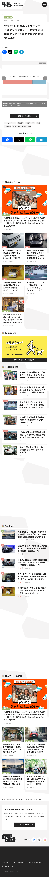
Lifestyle (11, 799)
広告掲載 (20, 862)
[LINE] (16, 52)
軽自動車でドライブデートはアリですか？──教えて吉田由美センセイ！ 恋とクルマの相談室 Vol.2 (24, 799)
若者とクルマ (30, 123)
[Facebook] (4, 52)
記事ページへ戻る (24, 116)
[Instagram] (45, 839)
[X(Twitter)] (39, 839)
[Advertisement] (24, 476)
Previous (4, 78)
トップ (4, 799)
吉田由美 (8, 126)
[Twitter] (10, 52)
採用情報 (4, 866)
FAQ (12, 866)
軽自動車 (20, 123)
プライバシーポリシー (34, 862)
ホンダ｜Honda (10, 123)
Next (45, 78)
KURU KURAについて (8, 862)
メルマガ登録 (24, 825)
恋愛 (38, 123)
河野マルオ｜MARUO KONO (22, 126)
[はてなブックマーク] (21, 52)
